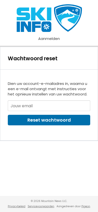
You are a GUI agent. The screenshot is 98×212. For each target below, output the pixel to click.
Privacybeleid (16, 206)
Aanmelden (49, 38)
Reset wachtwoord (49, 120)
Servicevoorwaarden (41, 206)
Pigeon (85, 206)
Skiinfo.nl (49, 18)
